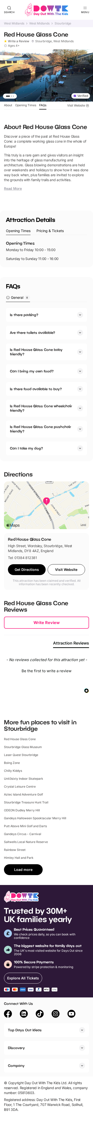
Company (16, 1065)
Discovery (16, 1048)
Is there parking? (24, 315)
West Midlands (14, 23)
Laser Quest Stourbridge (21, 755)
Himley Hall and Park (18, 858)
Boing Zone (12, 763)
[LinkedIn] (24, 1014)
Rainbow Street (15, 850)
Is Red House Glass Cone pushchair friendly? (40, 429)
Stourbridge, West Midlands (54, 41)
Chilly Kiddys (13, 771)
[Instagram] (56, 1014)
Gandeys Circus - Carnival (22, 834)
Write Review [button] (46, 622)
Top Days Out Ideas (25, 1030)
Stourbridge (63, 23)
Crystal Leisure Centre (20, 786)
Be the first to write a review (46, 670)
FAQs (42, 105)
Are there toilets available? (32, 332)
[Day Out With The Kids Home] (46, 9)
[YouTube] (71, 1014)
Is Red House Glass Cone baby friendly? (36, 351)
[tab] (18, 231)
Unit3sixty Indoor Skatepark (23, 778)
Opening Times (25, 105)
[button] (46, 670)
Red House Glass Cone (20, 739)
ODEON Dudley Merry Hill (22, 810)
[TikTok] (40, 1014)
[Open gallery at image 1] (46, 75)
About (8, 105)
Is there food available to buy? (36, 389)
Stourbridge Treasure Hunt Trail (26, 802)
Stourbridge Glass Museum (23, 747)
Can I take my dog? (26, 448)
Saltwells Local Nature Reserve (26, 842)
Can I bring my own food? (32, 371)
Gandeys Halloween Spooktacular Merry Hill (35, 818)
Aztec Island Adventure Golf (23, 794)
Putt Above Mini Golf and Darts (25, 826)
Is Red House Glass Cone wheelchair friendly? (41, 408)
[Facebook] (8, 1014)
